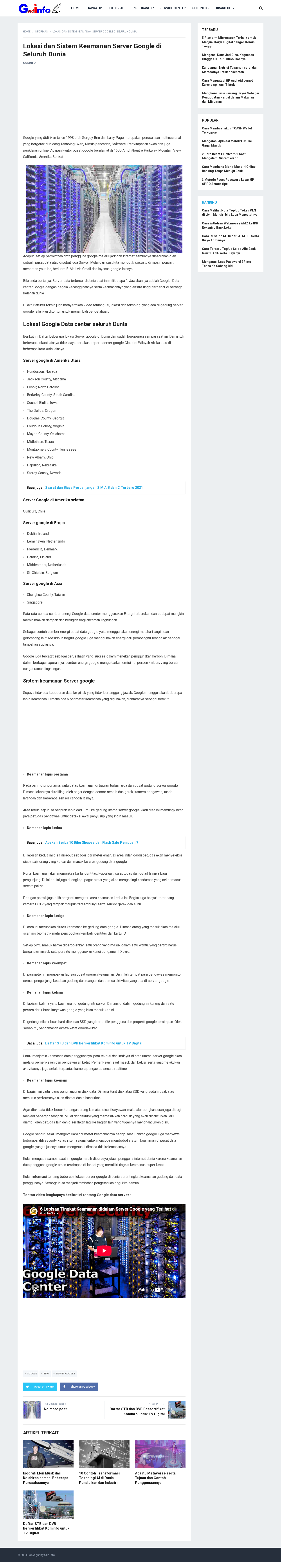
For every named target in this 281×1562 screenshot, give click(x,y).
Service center (173, 8)
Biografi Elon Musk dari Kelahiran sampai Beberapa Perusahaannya (45, 1478)
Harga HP (94, 8)
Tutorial (116, 8)
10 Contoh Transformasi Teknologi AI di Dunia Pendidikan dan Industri (99, 1478)
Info (46, 1373)
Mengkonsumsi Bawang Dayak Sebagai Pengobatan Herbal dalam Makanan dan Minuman (230, 97)
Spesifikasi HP (142, 8)
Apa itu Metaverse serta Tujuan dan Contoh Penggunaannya (155, 1478)
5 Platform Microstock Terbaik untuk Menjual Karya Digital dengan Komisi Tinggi (229, 42)
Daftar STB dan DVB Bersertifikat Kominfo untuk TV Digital (46, 1528)
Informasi (41, 31)
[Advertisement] (104, 102)
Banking (209, 202)
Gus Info (49, 1555)
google (32, 1373)
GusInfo (29, 62)
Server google (65, 1373)
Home (75, 8)
